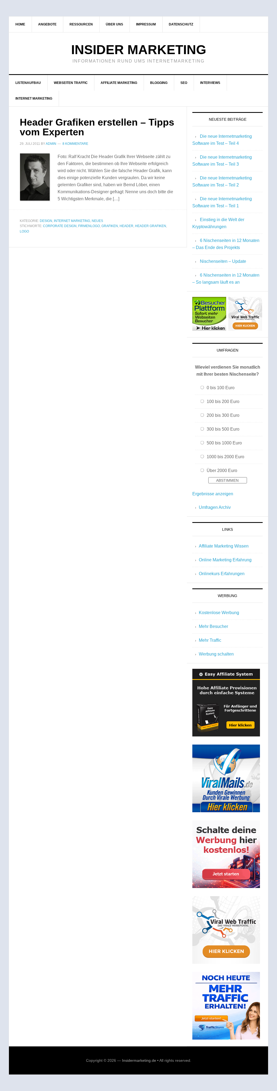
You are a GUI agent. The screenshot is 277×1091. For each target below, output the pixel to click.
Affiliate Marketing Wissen (224, 546)
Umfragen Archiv (215, 507)
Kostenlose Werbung (219, 612)
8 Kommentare (75, 144)
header (126, 226)
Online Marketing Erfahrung (225, 560)
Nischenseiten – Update (223, 261)
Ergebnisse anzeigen (212, 494)
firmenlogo (89, 226)
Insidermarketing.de (139, 1060)
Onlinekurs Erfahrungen (222, 573)
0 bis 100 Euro (221, 387)
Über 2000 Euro (222, 470)
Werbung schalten (216, 654)
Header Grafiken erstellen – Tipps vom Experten (97, 127)
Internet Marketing (72, 221)
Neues (97, 221)
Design (46, 221)
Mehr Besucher (213, 626)
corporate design (60, 226)
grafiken (109, 226)
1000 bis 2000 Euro (225, 456)
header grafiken (150, 226)
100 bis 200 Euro (223, 401)
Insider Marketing (138, 49)
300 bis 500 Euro (223, 429)
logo (24, 231)
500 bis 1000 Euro (224, 443)
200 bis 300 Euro (223, 415)
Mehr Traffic (210, 640)
